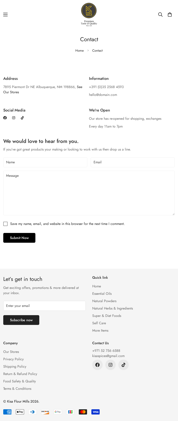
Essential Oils (102, 293)
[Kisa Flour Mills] (89, 14)
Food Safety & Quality (19, 381)
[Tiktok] (22, 118)
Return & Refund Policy (20, 373)
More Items (100, 330)
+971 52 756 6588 (106, 350)
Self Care (99, 323)
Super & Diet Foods (106, 315)
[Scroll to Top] (170, 397)
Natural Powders (104, 300)
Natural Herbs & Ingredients (112, 308)
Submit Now (19, 237)
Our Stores (11, 351)
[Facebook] (5, 118)
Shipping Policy (14, 366)
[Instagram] (13, 118)
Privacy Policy (13, 359)
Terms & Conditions (17, 388)
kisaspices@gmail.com (108, 355)
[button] (170, 15)
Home (79, 50)
